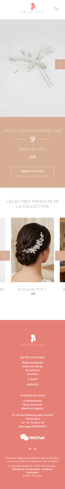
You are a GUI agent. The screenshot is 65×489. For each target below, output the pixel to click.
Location (32, 374)
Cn (34, 448)
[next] (60, 64)
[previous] (5, 64)
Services (32, 384)
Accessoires (32, 370)
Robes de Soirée (32, 366)
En (30, 448)
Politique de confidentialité (26, 469)
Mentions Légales (32, 408)
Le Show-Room (32, 400)
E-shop (32, 379)
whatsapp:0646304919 (32, 426)
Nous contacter (32, 404)
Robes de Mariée (32, 362)
